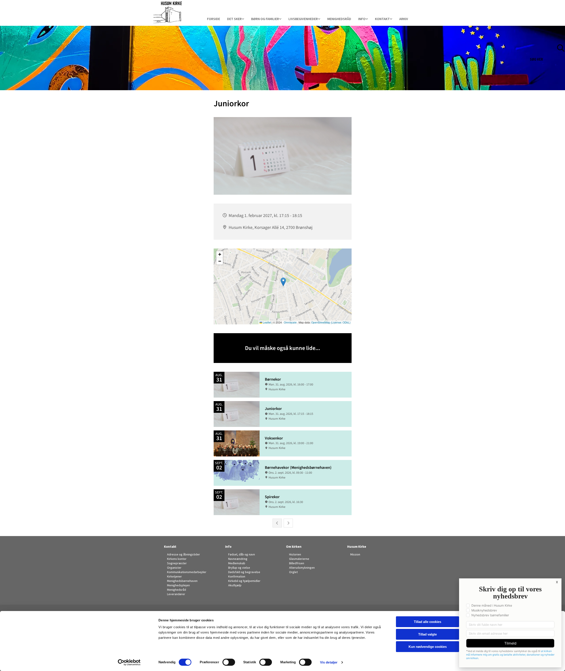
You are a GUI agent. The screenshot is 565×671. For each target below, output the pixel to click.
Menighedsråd (339, 19)
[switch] (228, 662)
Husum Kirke (356, 546)
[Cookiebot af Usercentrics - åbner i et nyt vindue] (129, 662)
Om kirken (293, 546)
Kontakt (382, 19)
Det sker (234, 19)
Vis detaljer (328, 662)
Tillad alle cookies (427, 622)
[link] (236, 19)
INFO (361, 19)
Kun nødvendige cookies (428, 647)
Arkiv (403, 19)
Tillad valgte (427, 634)
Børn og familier (265, 19)
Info (228, 546)
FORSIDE (213, 19)
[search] (563, 41)
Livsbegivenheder (303, 19)
